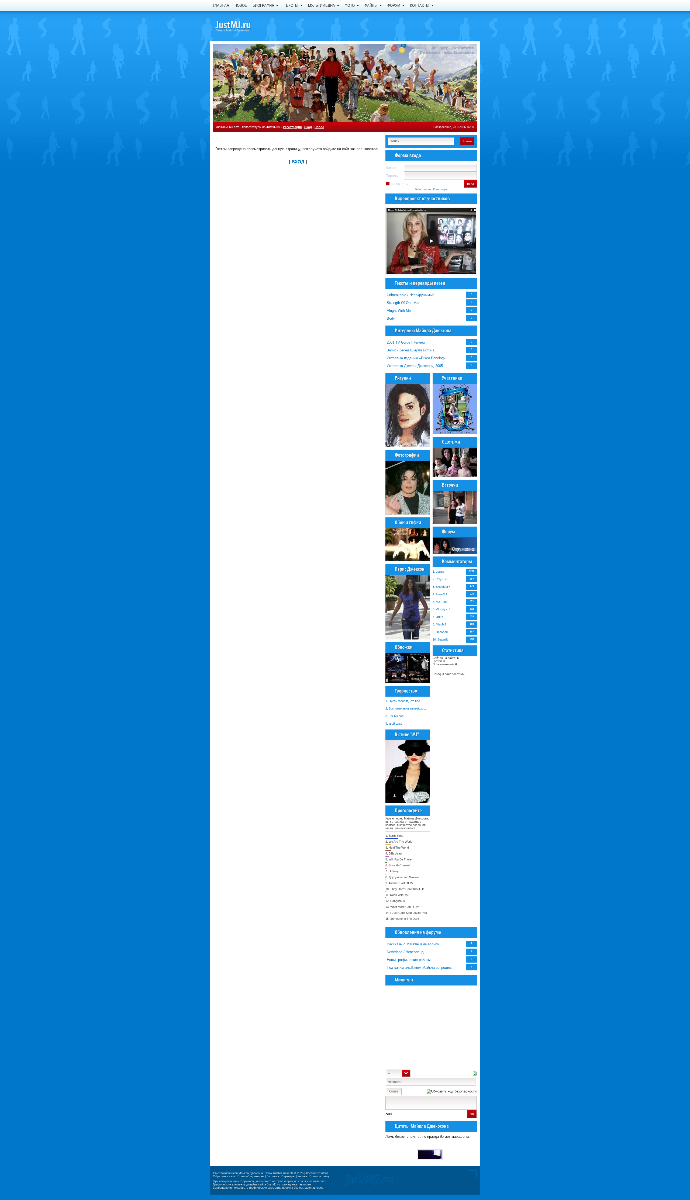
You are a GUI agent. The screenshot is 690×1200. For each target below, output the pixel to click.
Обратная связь (224, 1176)
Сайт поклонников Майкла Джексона (238, 1173)
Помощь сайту (319, 1176)
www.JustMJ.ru (275, 1173)
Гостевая (273, 1176)
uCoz (324, 1173)
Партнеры (288, 1176)
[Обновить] (475, 1073)
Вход (308, 127)
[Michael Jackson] (243, 25)
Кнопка (302, 1176)
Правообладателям (250, 1176)
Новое (319, 127)
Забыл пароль (423, 189)
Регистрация (292, 127)
